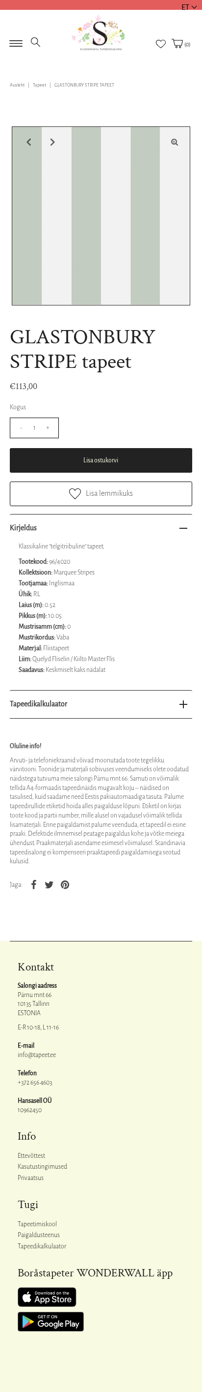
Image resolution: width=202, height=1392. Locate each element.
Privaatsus (31, 1178)
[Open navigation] (16, 40)
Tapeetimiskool (37, 1224)
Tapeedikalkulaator (38, 704)
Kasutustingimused (42, 1166)
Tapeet (39, 85)
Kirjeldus (23, 528)
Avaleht (17, 85)
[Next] (51, 142)
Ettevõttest (31, 1155)
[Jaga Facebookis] (33, 884)
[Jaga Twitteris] (49, 884)
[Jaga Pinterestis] (64, 884)
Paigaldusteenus (39, 1235)
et (185, 7)
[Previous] (27, 142)
